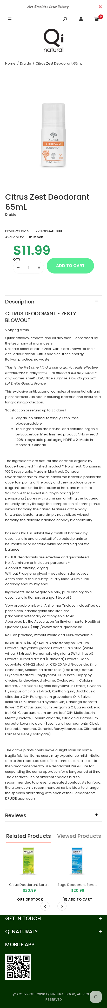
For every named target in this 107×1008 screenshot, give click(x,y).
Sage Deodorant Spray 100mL (82, 884)
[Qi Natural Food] (53, 41)
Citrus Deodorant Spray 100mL (34, 884)
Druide (10, 214)
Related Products (28, 836)
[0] (96, 19)
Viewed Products (79, 836)
